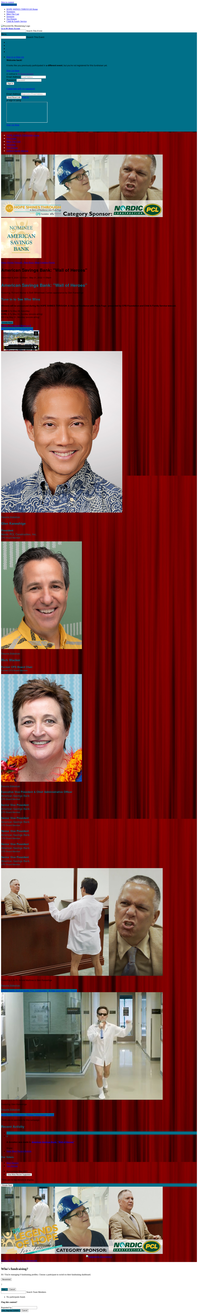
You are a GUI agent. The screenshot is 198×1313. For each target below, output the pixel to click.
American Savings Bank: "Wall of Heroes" (53, 1142)
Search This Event (34, 31)
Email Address (13, 76)
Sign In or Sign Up (15, 57)
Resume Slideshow (10, 516)
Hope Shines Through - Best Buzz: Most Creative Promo (28, 262)
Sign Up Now (12, 70)
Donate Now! (7, 323)
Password (11, 80)
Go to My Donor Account (10, 28)
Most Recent (12, 1162)
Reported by (6, 1307)
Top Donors (11, 19)
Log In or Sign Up (9, 4)
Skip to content (7, 2)
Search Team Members (36, 1292)
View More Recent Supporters (19, 1175)
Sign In (25, 97)
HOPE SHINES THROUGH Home (22, 9)
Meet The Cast (12, 14)
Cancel (12, 1289)
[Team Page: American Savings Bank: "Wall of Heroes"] (21, 257)
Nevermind (6, 1279)
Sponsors (10, 16)
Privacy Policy (8, 1260)
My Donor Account (25, 74)
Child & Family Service (16, 21)
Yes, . (4, 1289)
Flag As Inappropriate (27, 1260)
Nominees (10, 11)
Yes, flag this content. (10, 1311)
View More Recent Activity (19, 1151)
